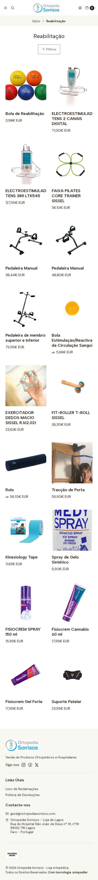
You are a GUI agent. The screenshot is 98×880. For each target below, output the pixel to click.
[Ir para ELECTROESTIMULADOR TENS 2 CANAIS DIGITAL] (72, 86)
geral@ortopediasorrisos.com (32, 814)
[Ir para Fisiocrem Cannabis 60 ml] (72, 602)
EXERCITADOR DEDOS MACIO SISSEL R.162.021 (20, 417)
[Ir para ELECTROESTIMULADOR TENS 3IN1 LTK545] (25, 163)
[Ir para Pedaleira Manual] (25, 241)
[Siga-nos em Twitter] (36, 765)
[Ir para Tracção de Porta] (72, 462)
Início (36, 21)
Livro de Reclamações (21, 789)
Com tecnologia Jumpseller (68, 872)
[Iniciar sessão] (80, 8)
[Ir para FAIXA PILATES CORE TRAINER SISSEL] (72, 163)
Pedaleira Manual (21, 268)
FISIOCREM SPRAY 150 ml (23, 632)
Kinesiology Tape (21, 557)
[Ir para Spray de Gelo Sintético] (72, 530)
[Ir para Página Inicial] (46, 8)
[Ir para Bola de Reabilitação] (25, 86)
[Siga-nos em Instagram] (23, 765)
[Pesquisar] (12, 8)
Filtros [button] (50, 49)
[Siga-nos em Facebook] (30, 765)
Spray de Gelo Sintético (65, 559)
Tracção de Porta (68, 489)
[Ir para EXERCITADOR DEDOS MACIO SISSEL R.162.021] (25, 385)
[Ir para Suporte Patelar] (72, 674)
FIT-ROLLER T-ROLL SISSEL (71, 415)
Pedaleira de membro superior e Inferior (25, 338)
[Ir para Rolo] (25, 462)
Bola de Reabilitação (24, 113)
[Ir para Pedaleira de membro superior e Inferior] (25, 308)
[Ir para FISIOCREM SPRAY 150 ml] (25, 602)
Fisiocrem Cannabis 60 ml (70, 632)
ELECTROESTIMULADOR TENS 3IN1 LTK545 (28, 193)
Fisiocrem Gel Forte (23, 701)
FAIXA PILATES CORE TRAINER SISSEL (66, 195)
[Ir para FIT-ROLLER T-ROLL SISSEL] (72, 385)
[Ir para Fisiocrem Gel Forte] (25, 674)
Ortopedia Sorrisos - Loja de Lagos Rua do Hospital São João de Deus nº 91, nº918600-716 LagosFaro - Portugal (44, 826)
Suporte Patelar (66, 701)
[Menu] (5, 8)
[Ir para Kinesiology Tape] (25, 530)
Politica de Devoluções (22, 795)
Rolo (9, 489)
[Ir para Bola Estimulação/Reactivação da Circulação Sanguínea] (72, 308)
